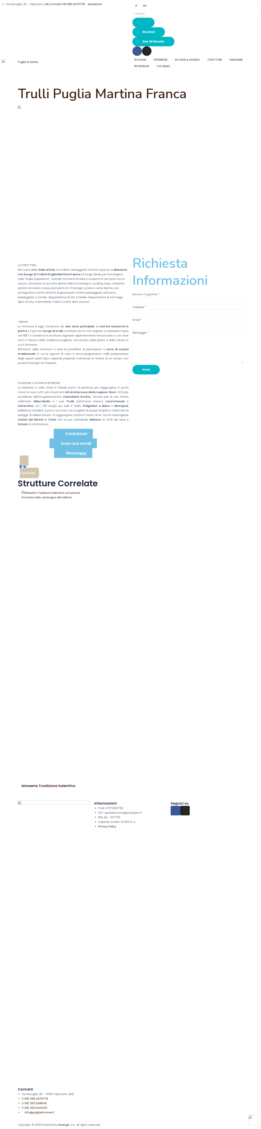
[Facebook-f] (175, 810)
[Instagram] (147, 51)
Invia (146, 369)
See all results (153, 41)
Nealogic (64, 1125)
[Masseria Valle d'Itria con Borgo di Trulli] (130, 107)
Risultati (148, 32)
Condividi (27, 472)
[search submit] (143, 22)
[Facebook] (137, 51)
